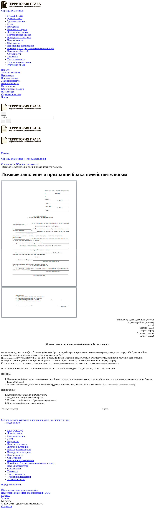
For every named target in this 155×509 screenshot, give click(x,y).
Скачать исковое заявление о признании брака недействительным (35, 420)
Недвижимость (15, 40)
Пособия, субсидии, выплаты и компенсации (30, 48)
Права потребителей (17, 51)
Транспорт (12, 56)
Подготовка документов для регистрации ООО (25, 492)
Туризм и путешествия (19, 62)
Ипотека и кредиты (17, 29)
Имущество (13, 26)
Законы (5, 498)
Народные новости (11, 484)
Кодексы (5, 495)
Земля (10, 24)
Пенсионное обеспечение (20, 45)
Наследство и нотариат (19, 37)
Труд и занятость (16, 59)
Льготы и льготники (17, 32)
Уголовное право (16, 64)
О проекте (6, 506)
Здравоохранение (16, 21)
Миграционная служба (19, 35)
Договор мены (14, 18)
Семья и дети (14, 54)
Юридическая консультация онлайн (19, 490)
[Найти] (8, 121)
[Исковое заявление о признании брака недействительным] (39, 317)
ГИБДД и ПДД (15, 16)
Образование (14, 43)
